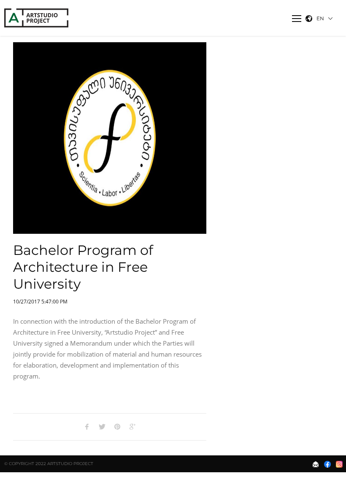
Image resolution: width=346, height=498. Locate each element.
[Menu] (296, 18)
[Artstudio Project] (37, 17)
